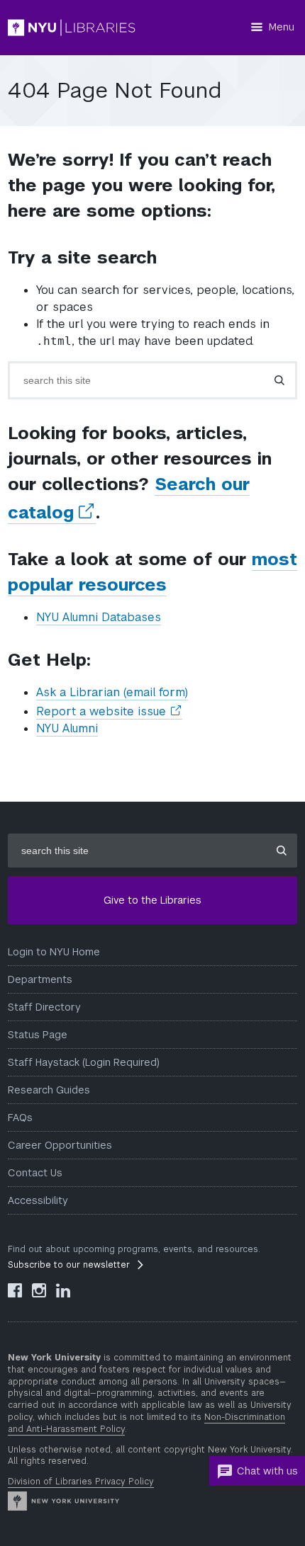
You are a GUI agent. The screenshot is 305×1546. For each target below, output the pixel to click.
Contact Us (35, 1172)
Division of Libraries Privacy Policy (81, 1481)
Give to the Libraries (152, 900)
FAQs (20, 1117)
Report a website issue (109, 712)
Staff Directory (44, 1007)
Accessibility (38, 1200)
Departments (40, 979)
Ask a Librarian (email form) (112, 692)
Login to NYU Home (54, 951)
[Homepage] (71, 27)
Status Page (37, 1034)
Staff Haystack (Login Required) (84, 1062)
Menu (281, 27)
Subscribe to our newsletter (69, 1265)
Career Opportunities (60, 1145)
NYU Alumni (67, 728)
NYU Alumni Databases (98, 617)
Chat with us (267, 1471)
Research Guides (49, 1090)
